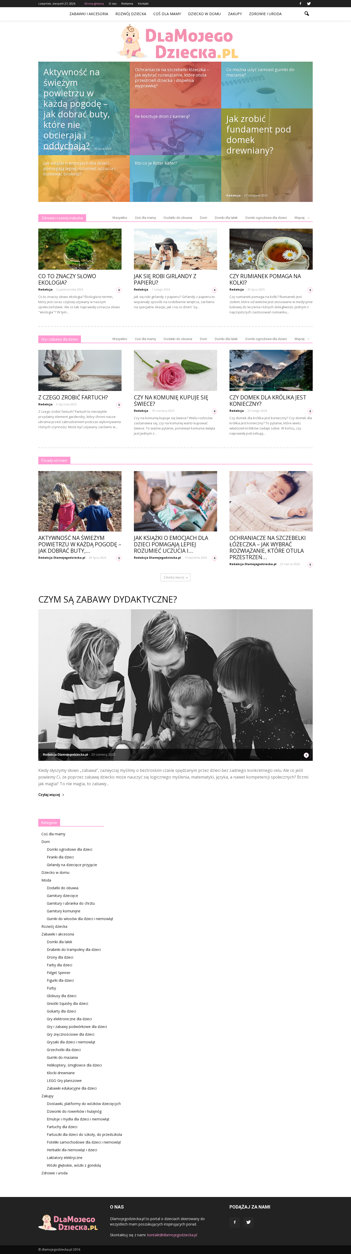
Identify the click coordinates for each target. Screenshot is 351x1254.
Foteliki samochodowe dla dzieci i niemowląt (84, 1142)
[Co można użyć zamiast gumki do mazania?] (267, 90)
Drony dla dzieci (60, 957)
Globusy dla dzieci (61, 995)
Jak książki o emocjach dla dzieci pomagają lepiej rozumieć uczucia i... (171, 544)
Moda (46, 880)
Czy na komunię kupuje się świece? (171, 400)
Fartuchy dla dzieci (62, 1126)
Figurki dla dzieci (60, 980)
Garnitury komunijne (63, 911)
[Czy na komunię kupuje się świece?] (175, 370)
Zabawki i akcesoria (88, 13)
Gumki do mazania (62, 1057)
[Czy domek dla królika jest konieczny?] (271, 370)
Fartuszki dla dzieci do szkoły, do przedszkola (84, 1134)
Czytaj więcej (49, 795)
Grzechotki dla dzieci (64, 1049)
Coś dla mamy (167, 13)
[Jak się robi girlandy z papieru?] (175, 249)
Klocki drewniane (61, 1072)
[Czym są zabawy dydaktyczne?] (175, 685)
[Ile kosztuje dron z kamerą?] (175, 136)
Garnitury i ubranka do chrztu (71, 903)
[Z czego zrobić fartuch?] (80, 370)
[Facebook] (300, 4)
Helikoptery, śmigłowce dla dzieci (74, 1065)
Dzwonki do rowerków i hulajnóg (74, 1111)
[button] (306, 14)
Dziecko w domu (204, 13)
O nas (112, 3)
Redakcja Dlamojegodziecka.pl (66, 149)
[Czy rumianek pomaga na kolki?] (271, 249)
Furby (51, 988)
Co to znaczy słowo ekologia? (67, 279)
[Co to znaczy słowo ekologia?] (80, 249)
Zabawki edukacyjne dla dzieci (72, 1088)
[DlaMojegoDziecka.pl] (175, 41)
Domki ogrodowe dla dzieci (266, 218)
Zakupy (235, 13)
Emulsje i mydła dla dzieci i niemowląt (78, 1119)
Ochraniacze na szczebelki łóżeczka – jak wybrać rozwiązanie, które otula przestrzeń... (267, 547)
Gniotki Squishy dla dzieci (67, 1003)
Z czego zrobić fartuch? (73, 397)
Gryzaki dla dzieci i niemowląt (71, 1042)
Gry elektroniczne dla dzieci (69, 1018)
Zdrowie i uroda (265, 13)
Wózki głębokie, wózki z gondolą (74, 1165)
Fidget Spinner (58, 972)
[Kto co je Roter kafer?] (175, 183)
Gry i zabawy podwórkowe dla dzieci (77, 1026)
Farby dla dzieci (59, 964)
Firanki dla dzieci (60, 857)
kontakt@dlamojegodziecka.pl (172, 1234)
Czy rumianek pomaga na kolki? (265, 279)
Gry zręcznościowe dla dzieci (70, 1034)
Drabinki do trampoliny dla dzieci (74, 949)
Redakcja (233, 195)
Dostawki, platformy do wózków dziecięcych (84, 1103)
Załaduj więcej (173, 577)
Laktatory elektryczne (64, 1157)
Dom (203, 218)
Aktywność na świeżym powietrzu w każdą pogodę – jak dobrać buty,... (79, 544)
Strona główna (94, 3)
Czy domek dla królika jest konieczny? (267, 400)
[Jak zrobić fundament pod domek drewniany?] (267, 155)
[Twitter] (309, 4)
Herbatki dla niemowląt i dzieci (72, 1149)
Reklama (127, 3)
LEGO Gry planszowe (64, 1080)
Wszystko (119, 218)
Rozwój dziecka (130, 13)
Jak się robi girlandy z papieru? (165, 279)
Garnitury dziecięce (62, 895)
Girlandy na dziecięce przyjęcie (72, 864)
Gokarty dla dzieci (61, 1011)
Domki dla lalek (226, 218)
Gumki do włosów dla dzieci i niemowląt (80, 918)
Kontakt (143, 3)
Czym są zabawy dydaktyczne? (107, 599)
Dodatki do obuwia (178, 218)
